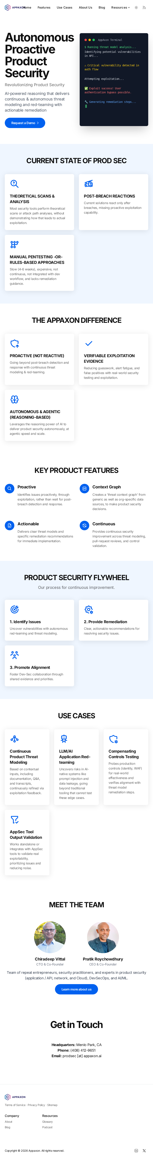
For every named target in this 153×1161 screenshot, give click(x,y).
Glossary (47, 1121)
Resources (119, 7)
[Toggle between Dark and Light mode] (136, 8)
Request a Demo (23, 123)
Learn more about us (76, 989)
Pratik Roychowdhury (103, 959)
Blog (102, 7)
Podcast (47, 1127)
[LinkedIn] (136, 1151)
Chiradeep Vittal (50, 959)
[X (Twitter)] (144, 1151)
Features (44, 7)
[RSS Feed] (144, 8)
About (8, 1121)
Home (27, 7)
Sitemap (52, 1105)
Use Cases (64, 7)
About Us (85, 7)
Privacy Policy (36, 1105)
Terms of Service (15, 1105)
